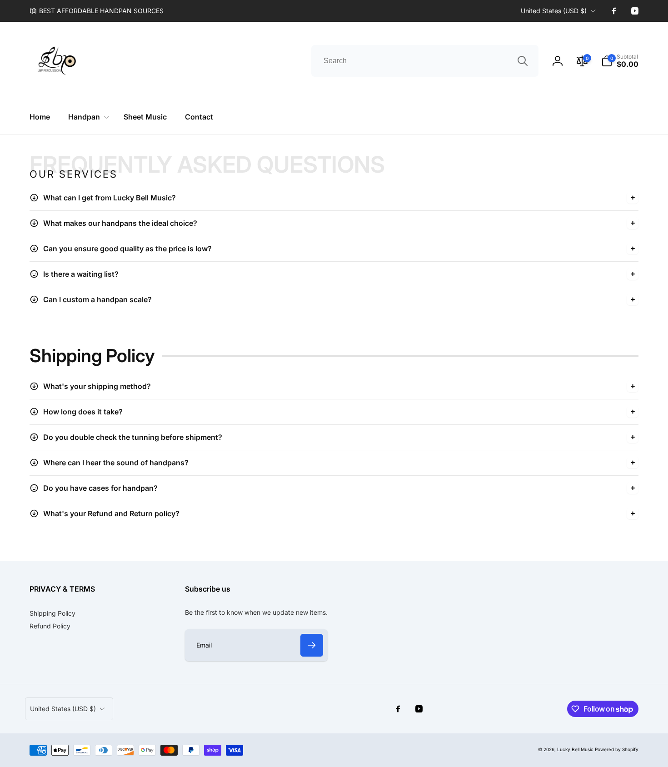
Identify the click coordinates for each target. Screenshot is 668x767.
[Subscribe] (311, 645)
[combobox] (424, 61)
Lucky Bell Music (575, 749)
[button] (619, 61)
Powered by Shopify (616, 749)
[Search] (522, 61)
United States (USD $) (554, 11)
